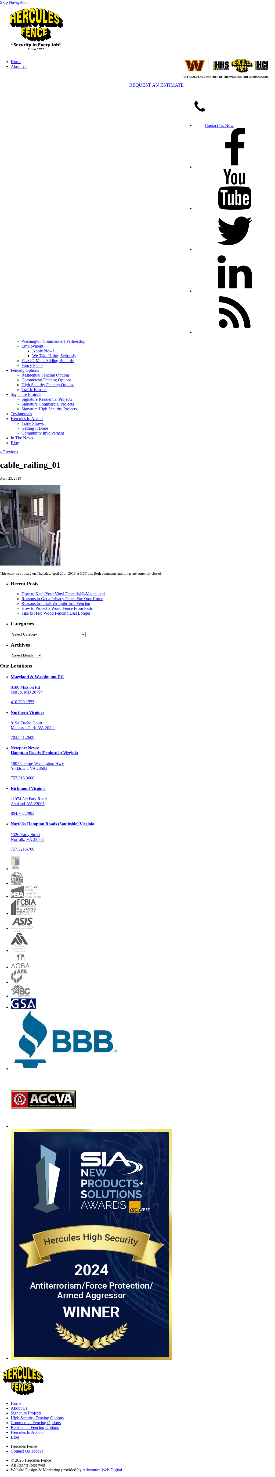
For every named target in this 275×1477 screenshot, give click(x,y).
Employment (32, 346)
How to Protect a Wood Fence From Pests (57, 608)
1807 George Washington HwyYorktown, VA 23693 (37, 766)
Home (16, 61)
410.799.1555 (22, 701)
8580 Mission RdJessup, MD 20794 (27, 689)
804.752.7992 (22, 813)
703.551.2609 (22, 737)
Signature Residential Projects (46, 399)
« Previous (9, 452)
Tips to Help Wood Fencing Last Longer (55, 613)
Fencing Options (25, 370)
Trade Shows (32, 423)
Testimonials (21, 413)
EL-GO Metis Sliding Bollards (47, 360)
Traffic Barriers (34, 389)
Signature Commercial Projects (47, 404)
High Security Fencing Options (47, 384)
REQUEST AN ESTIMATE (156, 85)
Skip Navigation (14, 2)
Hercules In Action (27, 418)
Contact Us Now (219, 125)
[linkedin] (234, 291)
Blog (15, 442)
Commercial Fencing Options (46, 380)
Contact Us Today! (27, 1451)
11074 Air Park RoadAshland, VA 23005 (29, 801)
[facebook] (234, 167)
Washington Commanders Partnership (53, 341)
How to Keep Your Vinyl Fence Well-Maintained (63, 594)
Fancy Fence (32, 365)
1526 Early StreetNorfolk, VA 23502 (27, 837)
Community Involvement (42, 433)
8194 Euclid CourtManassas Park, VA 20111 (33, 725)
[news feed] (234, 332)
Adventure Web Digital (102, 1470)
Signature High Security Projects (49, 409)
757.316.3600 (22, 778)
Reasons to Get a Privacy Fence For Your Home (62, 598)
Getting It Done (34, 428)
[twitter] (234, 249)
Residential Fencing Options (45, 375)
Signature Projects (26, 394)
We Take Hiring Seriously (54, 355)
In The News (22, 438)
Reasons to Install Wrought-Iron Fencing (55, 603)
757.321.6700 (22, 849)
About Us (19, 66)
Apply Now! (43, 351)
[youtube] (234, 208)
